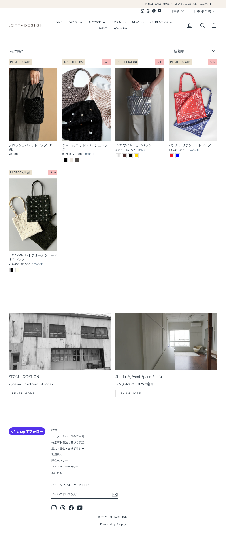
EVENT (103, 28)
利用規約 (56, 454)
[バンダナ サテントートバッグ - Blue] (178, 156)
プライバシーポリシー (65, 466)
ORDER (74, 22)
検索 (54, 430)
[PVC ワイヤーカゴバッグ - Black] (130, 156)
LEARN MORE (130, 393)
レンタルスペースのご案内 (67, 436)
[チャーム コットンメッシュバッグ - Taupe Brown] (77, 160)
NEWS (136, 22)
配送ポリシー (59, 460)
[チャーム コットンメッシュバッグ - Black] (65, 160)
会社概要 (56, 473)
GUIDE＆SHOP (159, 22)
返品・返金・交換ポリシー (67, 448)
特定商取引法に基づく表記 (67, 442)
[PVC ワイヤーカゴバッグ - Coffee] (124, 156)
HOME (58, 22)
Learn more (23, 393)
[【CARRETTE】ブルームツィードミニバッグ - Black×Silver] (12, 270)
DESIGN (117, 22)
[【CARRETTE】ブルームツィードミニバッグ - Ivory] (18, 270)
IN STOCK (95, 22)
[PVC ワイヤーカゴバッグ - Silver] (118, 156)
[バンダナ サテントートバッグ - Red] (172, 156)
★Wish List (120, 28)
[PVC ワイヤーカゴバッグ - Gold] (136, 156)
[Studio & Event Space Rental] (166, 341)
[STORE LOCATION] (60, 341)
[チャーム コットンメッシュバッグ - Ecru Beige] (71, 160)
